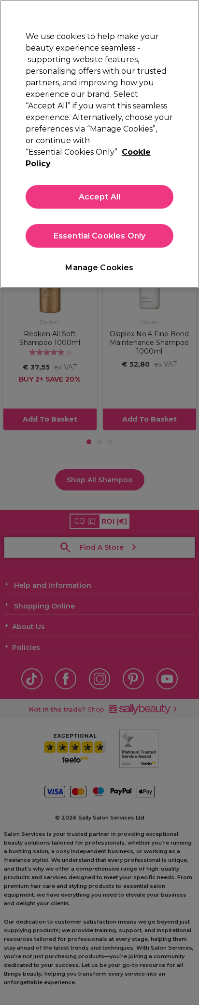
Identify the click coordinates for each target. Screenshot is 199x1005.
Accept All (100, 196)
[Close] (187, 13)
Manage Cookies (99, 267)
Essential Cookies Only (100, 235)
